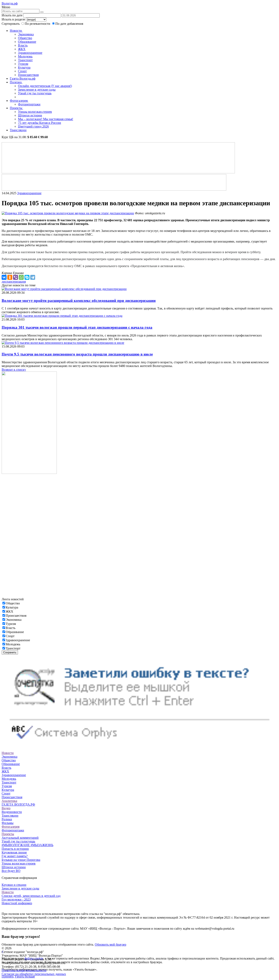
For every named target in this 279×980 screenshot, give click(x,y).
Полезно (16, 82)
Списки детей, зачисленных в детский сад (31, 896)
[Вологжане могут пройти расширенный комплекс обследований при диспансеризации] (64, 289)
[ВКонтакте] (4, 277)
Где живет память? (15, 856)
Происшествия (28, 75)
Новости (16, 30)
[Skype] (27, 277)
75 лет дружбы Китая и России (39, 122)
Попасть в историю (15, 848)
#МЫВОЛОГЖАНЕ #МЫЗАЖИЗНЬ (27, 845)
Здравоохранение (30, 52)
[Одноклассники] (9, 277)
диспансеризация (14, 281)
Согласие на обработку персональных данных (34, 974)
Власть (23, 45)
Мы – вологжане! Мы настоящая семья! (45, 119)
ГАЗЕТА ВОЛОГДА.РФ (18, 804)
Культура (24, 67)
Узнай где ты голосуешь (34, 93)
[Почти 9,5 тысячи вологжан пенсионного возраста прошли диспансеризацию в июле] (63, 342)
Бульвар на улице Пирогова (21, 859)
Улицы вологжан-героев (35, 111)
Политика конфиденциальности (24, 970)
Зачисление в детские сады (37, 89)
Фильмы (7, 823)
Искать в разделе (13, 19)
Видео (6, 808)
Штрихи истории (30, 115)
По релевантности (38, 23)
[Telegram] (32, 277)
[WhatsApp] (21, 277)
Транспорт (25, 60)
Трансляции (18, 130)
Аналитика (9, 801)
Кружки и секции (14, 884)
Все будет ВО (11, 871)
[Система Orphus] (139, 745)
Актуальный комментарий (20, 837)
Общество (25, 38)
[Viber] (15, 277)
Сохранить (9, 652)
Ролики (7, 819)
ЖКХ (22, 49)
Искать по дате (12, 15)
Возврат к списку (14, 369)
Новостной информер (17, 903)
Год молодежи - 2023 (16, 899)
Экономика (26, 34)
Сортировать (11, 23)
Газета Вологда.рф (22, 78)
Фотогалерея (19, 100)
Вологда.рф (10, 3)
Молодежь (25, 56)
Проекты (16, 108)
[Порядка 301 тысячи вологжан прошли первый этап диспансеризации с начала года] (62, 315)
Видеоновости (12, 812)
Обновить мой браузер (110, 944)
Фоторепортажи (29, 104)
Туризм (23, 63)
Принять (8, 976)
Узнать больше (25, 976)
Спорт (22, 71)
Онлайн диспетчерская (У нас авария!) (45, 86)
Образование (27, 41)
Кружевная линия (14, 852)
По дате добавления (69, 23)
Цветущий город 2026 (33, 126)
